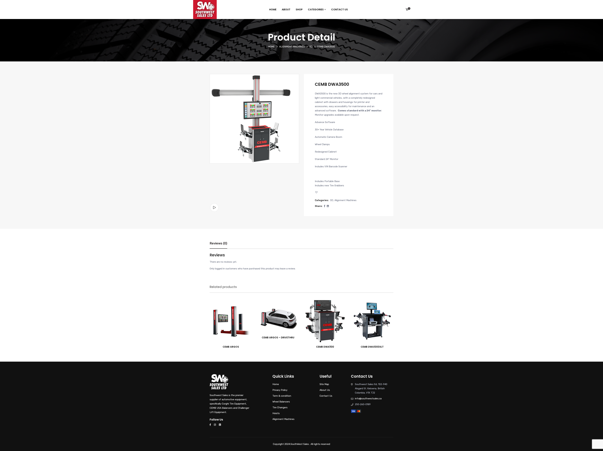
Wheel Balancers (281, 401)
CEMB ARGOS (231, 346)
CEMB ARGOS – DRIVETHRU (278, 337)
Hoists (276, 413)
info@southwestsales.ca (368, 398)
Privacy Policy (279, 390)
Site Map (324, 384)
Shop (299, 9)
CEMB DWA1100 (325, 346)
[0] (407, 9)
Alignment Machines (292, 46)
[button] (317, 192)
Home (272, 9)
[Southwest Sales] (205, 9)
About (286, 9)
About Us (325, 390)
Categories (316, 9)
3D (310, 46)
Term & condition (281, 395)
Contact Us (339, 9)
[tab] (218, 245)
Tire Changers (280, 407)
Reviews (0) (218, 243)
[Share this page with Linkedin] (328, 206)
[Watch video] (214, 207)
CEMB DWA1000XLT (372, 346)
